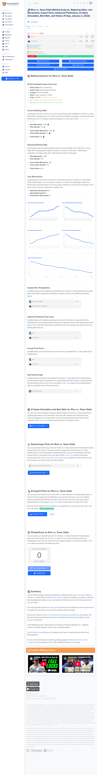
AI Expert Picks (37, 514)
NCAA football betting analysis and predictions (63, 615)
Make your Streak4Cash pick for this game (47, 103)
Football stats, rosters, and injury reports (47, 100)
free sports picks (52, 608)
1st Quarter (41, 26)
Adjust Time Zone (48, 98)
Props (47, 26)
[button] (91, 3)
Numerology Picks (39, 473)
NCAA (35, 22)
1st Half (34, 26)
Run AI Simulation (38, 426)
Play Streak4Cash (39, 568)
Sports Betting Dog (34, 632)
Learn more (66, 383)
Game (28, 26)
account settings (60, 458)
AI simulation (81, 595)
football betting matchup (54, 598)
